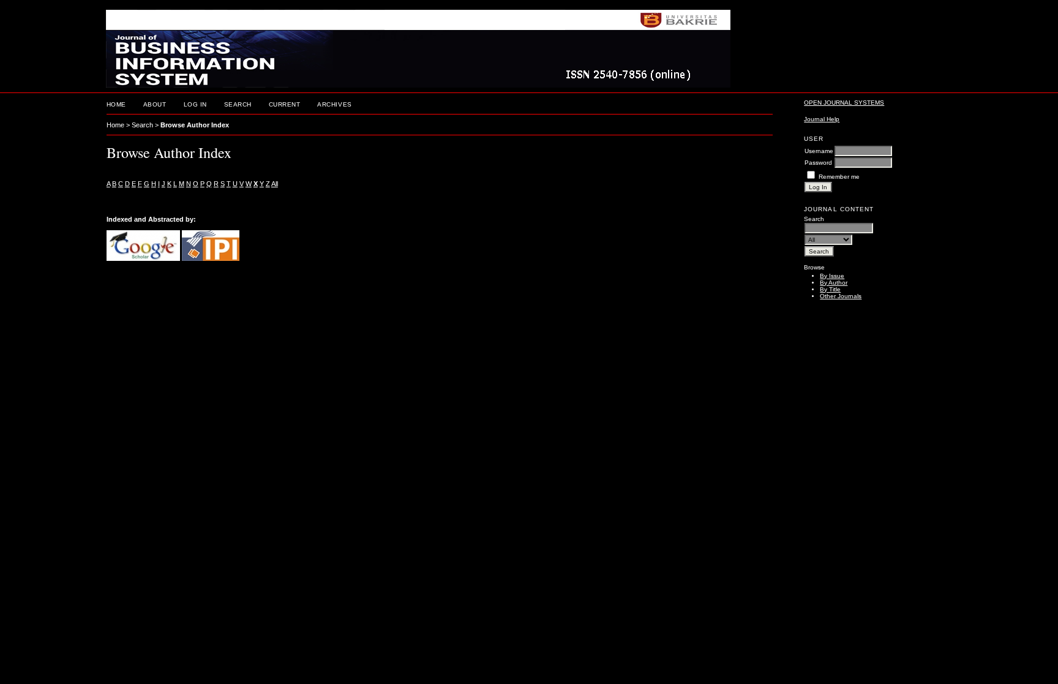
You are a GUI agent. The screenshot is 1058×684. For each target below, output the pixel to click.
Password (818, 162)
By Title (830, 289)
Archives (334, 104)
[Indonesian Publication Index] (210, 258)
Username (819, 151)
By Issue (832, 275)
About (155, 104)
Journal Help (821, 119)
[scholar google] (143, 258)
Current (285, 104)
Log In (195, 104)
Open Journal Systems (844, 102)
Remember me (839, 176)
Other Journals (840, 296)
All (274, 183)
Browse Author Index (194, 125)
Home (116, 104)
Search (238, 104)
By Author (833, 282)
